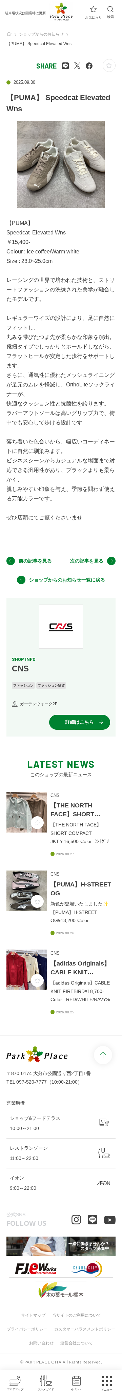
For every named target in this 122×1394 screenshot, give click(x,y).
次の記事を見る (86, 561)
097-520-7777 (31, 1082)
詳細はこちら (79, 722)
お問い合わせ (41, 1343)
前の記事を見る (35, 561)
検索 (110, 17)
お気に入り (93, 17)
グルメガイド (46, 1389)
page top (103, 1055)
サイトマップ (33, 1315)
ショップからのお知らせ (41, 34)
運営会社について (76, 1343)
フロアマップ (15, 1389)
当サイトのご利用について (76, 1315)
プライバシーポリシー (27, 1329)
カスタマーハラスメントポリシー (84, 1329)
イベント (76, 1389)
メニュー (106, 1389)
